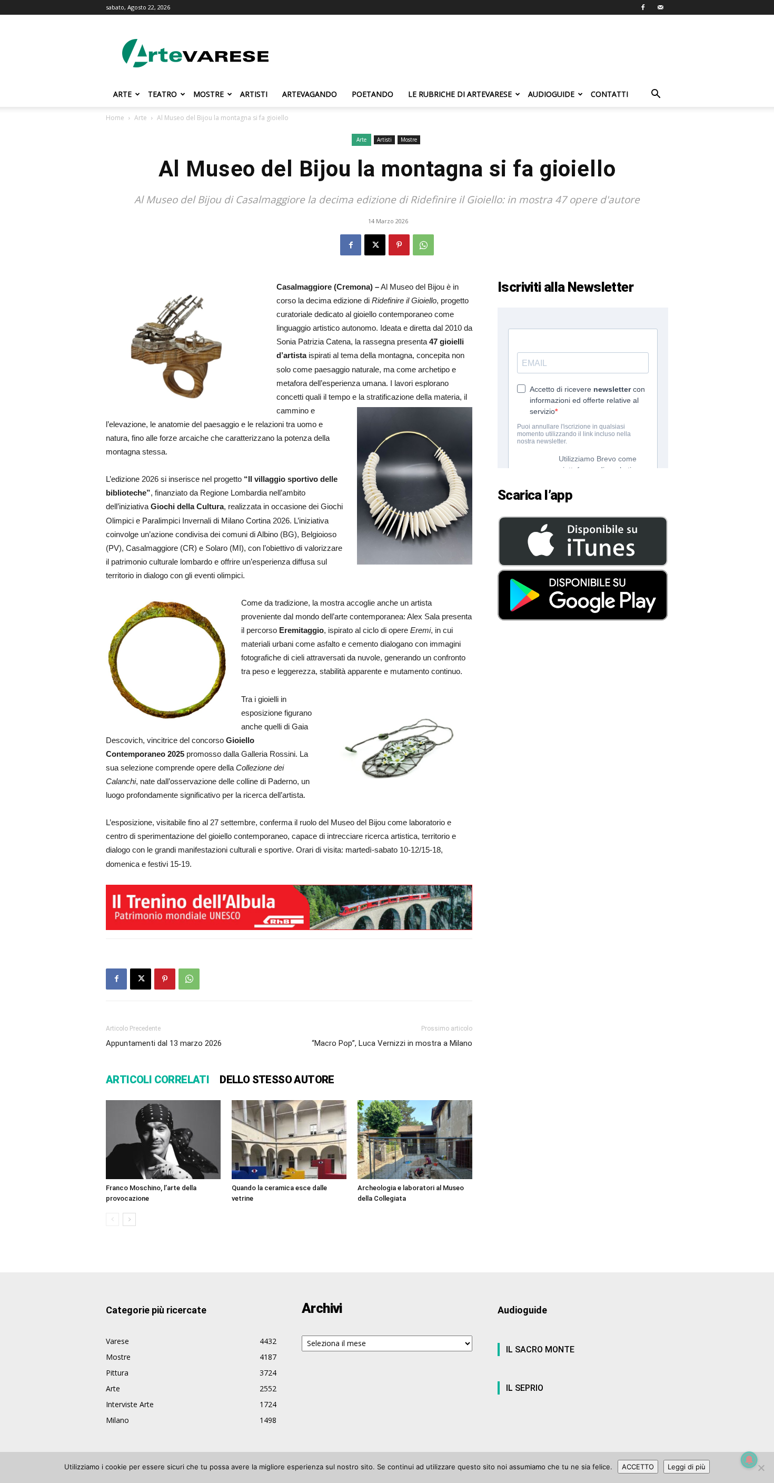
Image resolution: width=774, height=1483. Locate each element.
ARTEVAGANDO (309, 94)
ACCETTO (638, 1466)
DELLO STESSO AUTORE (277, 1079)
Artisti (384, 139)
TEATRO (162, 94)
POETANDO (372, 94)
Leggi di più (687, 1466)
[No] (761, 1467)
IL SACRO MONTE (540, 1349)
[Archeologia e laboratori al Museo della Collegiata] (415, 1139)
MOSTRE (208, 94)
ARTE (122, 94)
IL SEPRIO (524, 1388)
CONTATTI (609, 94)
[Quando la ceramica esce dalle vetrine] (289, 1139)
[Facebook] (643, 7)
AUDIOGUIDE (551, 94)
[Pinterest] (399, 244)
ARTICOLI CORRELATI (157, 1079)
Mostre (409, 139)
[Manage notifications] (749, 1459)
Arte (140, 117)
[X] (374, 244)
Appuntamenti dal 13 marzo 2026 (164, 1043)
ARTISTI (253, 94)
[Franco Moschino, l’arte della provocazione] (163, 1139)
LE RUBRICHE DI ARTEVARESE (460, 94)
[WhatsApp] (423, 244)
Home (115, 117)
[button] (655, 95)
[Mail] (660, 7)
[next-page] (129, 1219)
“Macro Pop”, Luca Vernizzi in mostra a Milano (392, 1043)
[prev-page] (112, 1219)
